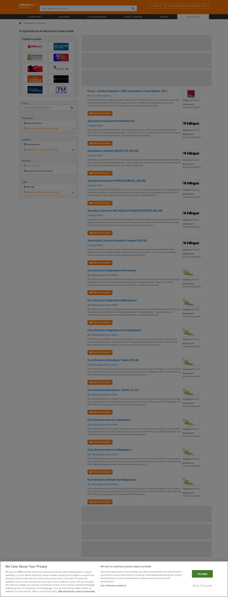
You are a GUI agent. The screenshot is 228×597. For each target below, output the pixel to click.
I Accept (202, 574)
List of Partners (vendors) (113, 585)
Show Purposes (202, 585)
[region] (114, 579)
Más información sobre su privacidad (76, 591)
